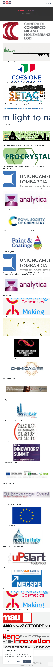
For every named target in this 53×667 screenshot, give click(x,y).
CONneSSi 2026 (7, 41)
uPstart (5, 567)
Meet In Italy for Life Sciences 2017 (13, 546)
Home (23, 13)
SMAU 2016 (6, 630)
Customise (9, 661)
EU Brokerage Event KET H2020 (12, 504)
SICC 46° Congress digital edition (12, 358)
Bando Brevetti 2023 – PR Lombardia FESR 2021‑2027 (18, 83)
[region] (18, 656)
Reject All (18, 661)
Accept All (27, 661)
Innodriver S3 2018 (8, 483)
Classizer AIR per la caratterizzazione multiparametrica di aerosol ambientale (26, 189)
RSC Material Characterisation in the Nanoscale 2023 (18, 231)
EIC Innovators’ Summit (10, 462)
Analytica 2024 (7, 210)
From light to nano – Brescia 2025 (13, 125)
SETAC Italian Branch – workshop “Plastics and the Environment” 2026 (23, 62)
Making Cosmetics (8, 400)
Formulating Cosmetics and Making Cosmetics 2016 (18, 609)
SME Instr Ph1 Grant (9, 525)
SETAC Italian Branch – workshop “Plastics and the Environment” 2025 (23, 146)
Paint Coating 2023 (8, 252)
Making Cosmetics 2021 (10, 316)
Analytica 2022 (7, 295)
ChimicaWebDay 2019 (9, 379)
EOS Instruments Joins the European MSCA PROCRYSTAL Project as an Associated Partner (23, 167)
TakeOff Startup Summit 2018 (11, 442)
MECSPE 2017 (7, 588)
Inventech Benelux (8, 337)
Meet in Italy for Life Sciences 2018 (13, 421)
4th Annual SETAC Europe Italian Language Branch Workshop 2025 (22, 104)
